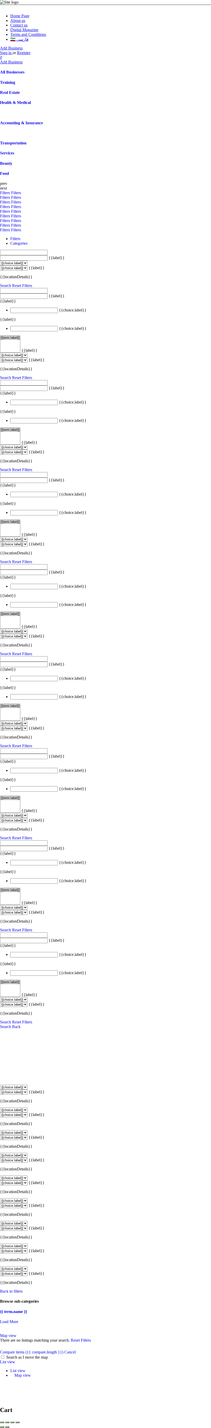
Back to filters (11, 1291)
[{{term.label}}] (10, 338)
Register (23, 53)
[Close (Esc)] (2, 1422)
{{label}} (57, 258)
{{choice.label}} (72, 310)
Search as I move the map (27, 1357)
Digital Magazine (24, 30)
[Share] (7, 1422)
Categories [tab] (19, 243)
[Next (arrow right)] (7, 1427)
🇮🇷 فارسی (19, 39)
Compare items (31, 1352)
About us (17, 20)
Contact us (19, 25)
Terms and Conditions (28, 34)
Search (5, 285)
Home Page (19, 16)
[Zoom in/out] (17, 1422)
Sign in (6, 53)
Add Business (11, 48)
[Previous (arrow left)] (2, 1427)
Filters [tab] (15, 238)
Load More (9, 1321)
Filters (5, 193)
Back (16, 1026)
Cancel (70, 1352)
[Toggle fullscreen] (12, 1422)
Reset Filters (22, 285)
